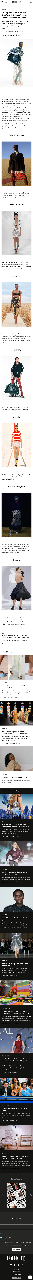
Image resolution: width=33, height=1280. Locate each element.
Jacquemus (10, 336)
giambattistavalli (20, 640)
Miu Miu (4, 635)
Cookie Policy (16, 1277)
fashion (25, 635)
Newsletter (16, 1272)
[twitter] (13, 35)
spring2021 (26, 638)
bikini (28, 340)
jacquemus (12, 635)
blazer (15, 197)
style (19, 635)
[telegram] (19, 35)
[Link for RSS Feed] (22, 1265)
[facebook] (5, 35)
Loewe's (4, 618)
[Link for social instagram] (18, 1265)
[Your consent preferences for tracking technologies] (30, 1277)
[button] (31, 1196)
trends (11, 638)
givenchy (5, 638)
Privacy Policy (25, 1245)
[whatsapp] (16, 35)
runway (18, 638)
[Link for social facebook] (14, 1265)
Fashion (5, 9)
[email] (3, 35)
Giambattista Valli (7, 262)
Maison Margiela (7, 546)
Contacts (16, 1269)
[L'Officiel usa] (16, 2)
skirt (3, 643)
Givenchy (23, 407)
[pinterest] (8, 35)
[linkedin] (11, 35)
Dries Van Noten (7, 640)
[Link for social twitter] (11, 1265)
